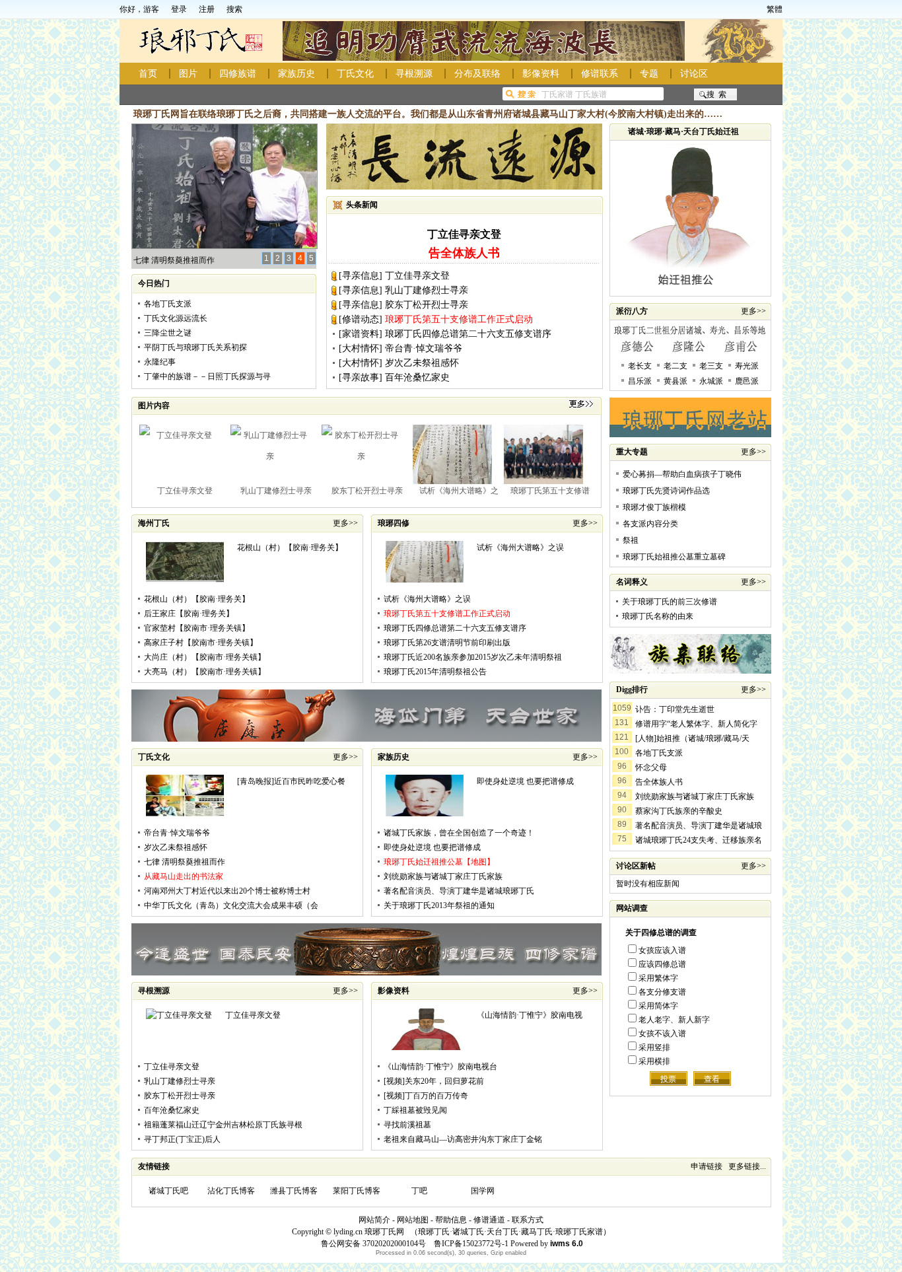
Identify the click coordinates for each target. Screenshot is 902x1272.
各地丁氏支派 (167, 303)
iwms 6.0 (566, 1243)
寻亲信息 (360, 276)
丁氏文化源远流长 (175, 318)
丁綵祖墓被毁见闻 (415, 1110)
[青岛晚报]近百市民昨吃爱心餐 (291, 781)
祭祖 (631, 540)
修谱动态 (360, 319)
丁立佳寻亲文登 (464, 234)
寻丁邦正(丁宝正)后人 (182, 1139)
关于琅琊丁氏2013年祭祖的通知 (439, 905)
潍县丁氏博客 (294, 1190)
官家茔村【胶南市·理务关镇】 (197, 628)
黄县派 (675, 381)
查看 (712, 1079)
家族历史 (296, 74)
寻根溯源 (414, 74)
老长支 (640, 366)
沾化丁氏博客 (231, 1190)
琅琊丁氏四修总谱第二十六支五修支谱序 (468, 334)
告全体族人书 (659, 782)
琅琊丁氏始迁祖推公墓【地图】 (439, 861)
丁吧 (419, 1190)
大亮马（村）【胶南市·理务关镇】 (204, 671)
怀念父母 (651, 767)
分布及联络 (477, 74)
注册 (207, 9)
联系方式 (527, 1219)
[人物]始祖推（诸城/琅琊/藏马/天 (692, 738)
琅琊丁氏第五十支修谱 (550, 490)
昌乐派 (640, 381)
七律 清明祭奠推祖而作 (174, 260)
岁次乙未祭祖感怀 (422, 363)
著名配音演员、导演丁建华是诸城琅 (698, 825)
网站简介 (374, 1219)
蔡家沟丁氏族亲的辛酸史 (678, 811)
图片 (188, 74)
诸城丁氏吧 (168, 1190)
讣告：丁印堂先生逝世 (674, 709)
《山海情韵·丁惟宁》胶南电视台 (440, 1066)
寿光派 (747, 366)
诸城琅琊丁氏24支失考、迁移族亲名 (698, 840)
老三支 (711, 366)
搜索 (234, 9)
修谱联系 (599, 74)
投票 (668, 1079)
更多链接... (747, 1166)
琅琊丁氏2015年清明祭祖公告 (435, 671)
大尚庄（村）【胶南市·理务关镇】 (204, 657)
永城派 (711, 381)
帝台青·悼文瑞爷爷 (423, 348)
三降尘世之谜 (167, 332)
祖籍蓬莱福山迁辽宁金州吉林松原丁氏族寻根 (223, 1124)
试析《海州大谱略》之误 (520, 547)
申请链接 (706, 1166)
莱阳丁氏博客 (356, 1190)
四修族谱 (237, 74)
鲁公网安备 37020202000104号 (373, 1243)
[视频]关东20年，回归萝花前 (434, 1081)
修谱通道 (489, 1219)
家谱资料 (360, 334)
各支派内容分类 (650, 523)
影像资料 (540, 74)
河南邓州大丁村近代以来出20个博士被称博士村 (227, 891)
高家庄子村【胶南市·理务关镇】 (201, 642)
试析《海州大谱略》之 (459, 490)
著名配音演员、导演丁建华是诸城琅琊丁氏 (459, 891)
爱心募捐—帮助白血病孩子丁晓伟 (682, 474)
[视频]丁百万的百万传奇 (426, 1095)
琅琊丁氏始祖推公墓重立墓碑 (674, 556)
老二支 (675, 366)
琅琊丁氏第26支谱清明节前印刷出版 (447, 642)
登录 (179, 9)
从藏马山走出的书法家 (183, 876)
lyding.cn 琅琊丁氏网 (368, 1231)
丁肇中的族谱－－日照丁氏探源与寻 (207, 376)
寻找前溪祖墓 (407, 1124)
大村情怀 (360, 348)
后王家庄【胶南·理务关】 (189, 613)
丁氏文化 (355, 74)
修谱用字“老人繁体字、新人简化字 (696, 723)
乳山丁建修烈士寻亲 (426, 290)
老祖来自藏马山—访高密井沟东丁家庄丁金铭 (463, 1139)
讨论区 (694, 74)
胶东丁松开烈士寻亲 (426, 305)
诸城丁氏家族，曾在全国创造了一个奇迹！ (459, 832)
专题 (649, 74)
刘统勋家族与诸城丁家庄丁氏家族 (443, 876)
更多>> (345, 523)
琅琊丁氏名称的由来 (657, 616)
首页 (148, 74)
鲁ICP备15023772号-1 (470, 1243)
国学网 (483, 1190)
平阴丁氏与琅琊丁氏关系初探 (195, 347)
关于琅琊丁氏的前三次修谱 (669, 601)
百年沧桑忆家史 (417, 377)
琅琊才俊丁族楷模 (654, 507)
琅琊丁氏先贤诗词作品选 (666, 490)
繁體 (774, 9)
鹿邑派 (747, 381)
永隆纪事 (160, 362)
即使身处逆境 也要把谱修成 (525, 781)
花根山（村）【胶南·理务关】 (290, 547)
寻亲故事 (360, 377)
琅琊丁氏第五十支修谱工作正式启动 (459, 319)
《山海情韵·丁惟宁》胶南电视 (529, 1015)
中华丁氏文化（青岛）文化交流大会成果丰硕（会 (231, 905)
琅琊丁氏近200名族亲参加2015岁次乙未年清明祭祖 (473, 657)
